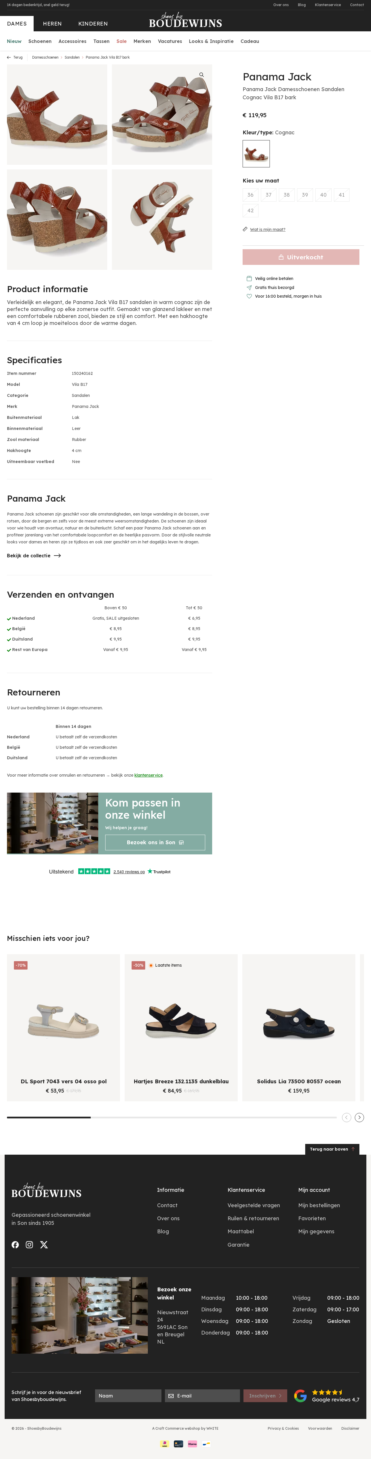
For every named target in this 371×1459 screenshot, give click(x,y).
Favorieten (312, 1218)
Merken (142, 41)
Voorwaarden (320, 1428)
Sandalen (72, 57)
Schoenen (40, 41)
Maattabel (241, 1231)
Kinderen (93, 23)
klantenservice (148, 775)
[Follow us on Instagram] (29, 1244)
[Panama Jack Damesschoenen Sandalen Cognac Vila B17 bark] (256, 153)
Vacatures (170, 41)
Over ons (281, 5)
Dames (17, 23)
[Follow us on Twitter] (44, 1244)
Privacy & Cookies (283, 1428)
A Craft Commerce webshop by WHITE (185, 1428)
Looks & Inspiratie (211, 41)
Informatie (170, 1190)
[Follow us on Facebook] (15, 1244)
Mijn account (314, 1190)
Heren (52, 23)
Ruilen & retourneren (253, 1218)
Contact (357, 5)
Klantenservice (328, 5)
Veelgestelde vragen (254, 1205)
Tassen (101, 41)
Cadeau (250, 41)
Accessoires (72, 41)
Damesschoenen (45, 57)
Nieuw (14, 41)
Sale (122, 41)
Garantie (239, 1244)
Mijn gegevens (316, 1231)
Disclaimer (350, 1428)
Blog (302, 5)
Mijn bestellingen (319, 1205)
